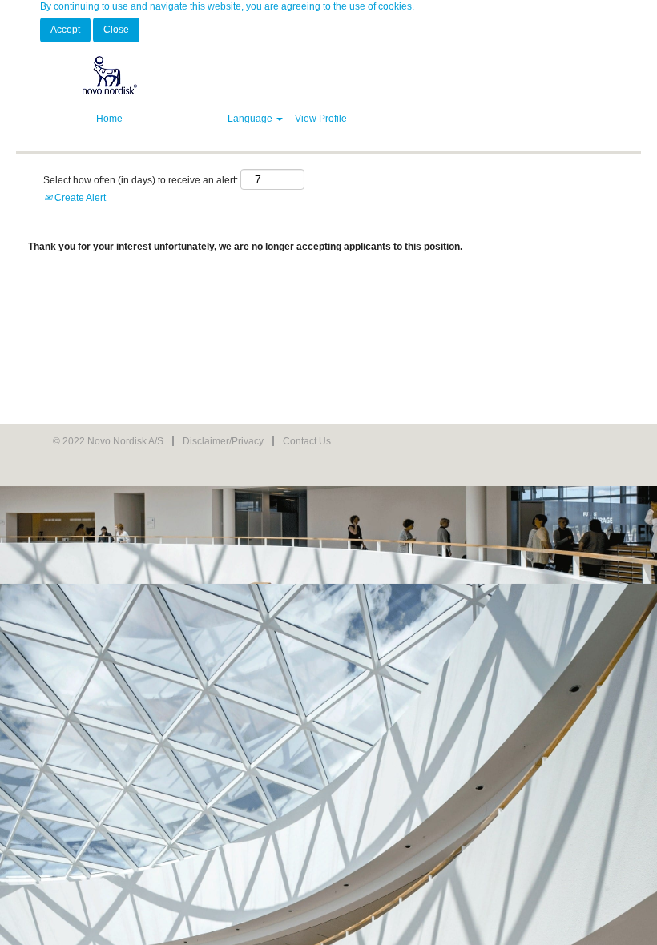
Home (109, 118)
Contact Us (307, 441)
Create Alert (79, 197)
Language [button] (251, 118)
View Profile (321, 118)
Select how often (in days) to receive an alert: (140, 180)
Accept (65, 29)
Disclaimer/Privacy (223, 441)
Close (116, 29)
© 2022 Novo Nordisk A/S (108, 441)
